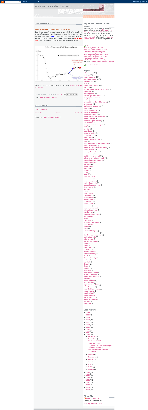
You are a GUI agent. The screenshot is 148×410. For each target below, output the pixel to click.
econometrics (89, 283)
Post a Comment (41, 109)
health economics (90, 110)
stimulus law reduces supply (94, 158)
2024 (88, 315)
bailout (86, 100)
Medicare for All (89, 177)
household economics (92, 289)
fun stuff (87, 87)
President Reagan (90, 231)
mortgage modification (92, 98)
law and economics (91, 241)
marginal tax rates (90, 112)
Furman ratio (88, 199)
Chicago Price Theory (91, 152)
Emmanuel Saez (90, 251)
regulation (87, 91)
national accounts (90, 183)
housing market (89, 77)
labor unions (88, 239)
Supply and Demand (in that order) (53, 6)
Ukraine (86, 268)
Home (58, 113)
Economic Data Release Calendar (102, 61)
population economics (92, 185)
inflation (87, 108)
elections (87, 206)
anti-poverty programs (92, 106)
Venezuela (87, 270)
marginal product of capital (93, 125)
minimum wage (89, 118)
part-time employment (92, 156)
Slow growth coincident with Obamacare (98, 350)
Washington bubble (91, 272)
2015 (88, 373)
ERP (85, 141)
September (92, 357)
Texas (86, 266)
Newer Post (39, 113)
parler (86, 245)
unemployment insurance (93, 96)
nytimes (87, 75)
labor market (88, 73)
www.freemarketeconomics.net (95, 51)
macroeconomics (90, 37)
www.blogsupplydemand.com (94, 53)
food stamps (88, 137)
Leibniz (86, 260)
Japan (86, 256)
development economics (93, 235)
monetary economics (91, 214)
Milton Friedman (90, 145)
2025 (88, 312)
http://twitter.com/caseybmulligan (96, 60)
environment (88, 154)
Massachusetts (89, 150)
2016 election (88, 187)
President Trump (90, 135)
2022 (88, 320)
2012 (88, 380)
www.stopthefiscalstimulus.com (95, 49)
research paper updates (92, 121)
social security (89, 297)
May (90, 364)
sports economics (90, 299)
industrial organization (92, 139)
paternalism (88, 247)
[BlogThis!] (70, 94)
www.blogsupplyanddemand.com (96, 55)
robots (86, 170)
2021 (88, 322)
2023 (88, 317)
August (91, 359)
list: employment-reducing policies (96, 143)
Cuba (86, 172)
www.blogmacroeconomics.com (95, 56)
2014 (88, 375)
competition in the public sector (95, 102)
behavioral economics (92, 233)
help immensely (96, 32)
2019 (88, 327)
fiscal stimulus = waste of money (96, 89)
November (92, 339)
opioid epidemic (90, 162)
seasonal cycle (89, 133)
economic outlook (50, 97)
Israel (86, 229)
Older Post (78, 113)
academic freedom (90, 274)
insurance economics (91, 208)
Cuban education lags (95, 341)
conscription (88, 195)
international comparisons (93, 160)
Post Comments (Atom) (52, 117)
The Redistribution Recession (94, 116)
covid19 (86, 129)
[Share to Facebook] (74, 94)
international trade (90, 210)
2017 (88, 332)
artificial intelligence (91, 276)
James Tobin (88, 216)
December (92, 336)
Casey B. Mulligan (92, 398)
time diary (87, 303)
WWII (86, 218)
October (91, 354)
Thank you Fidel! (94, 343)
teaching (87, 301)
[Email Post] (64, 94)
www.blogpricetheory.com (93, 58)
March (90, 367)
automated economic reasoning (95, 148)
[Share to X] (72, 94)
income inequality (90, 181)
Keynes (86, 175)
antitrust (87, 168)
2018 (88, 329)
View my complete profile (93, 403)
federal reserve (89, 287)
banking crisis (89, 94)
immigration (88, 293)
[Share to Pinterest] (76, 94)
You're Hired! (88, 204)
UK (85, 191)
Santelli (86, 264)
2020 (88, 325)
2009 (88, 387)
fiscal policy (88, 81)
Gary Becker (88, 224)
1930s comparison (90, 114)
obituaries (87, 243)
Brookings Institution (91, 222)
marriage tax (88, 212)
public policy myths (91, 85)
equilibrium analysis (91, 285)
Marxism (87, 189)
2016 (88, 334)
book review (88, 193)
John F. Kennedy (90, 258)
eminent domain (90, 237)
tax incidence (88, 123)
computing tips (89, 281)
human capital (89, 291)
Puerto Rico (88, 202)
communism (88, 179)
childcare (87, 220)
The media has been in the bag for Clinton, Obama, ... (100, 346)
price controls (89, 197)
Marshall (87, 262)
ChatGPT (87, 249)
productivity (88, 104)
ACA (41, 97)
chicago (87, 278)
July (90, 362)
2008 (88, 390)
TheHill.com (88, 166)
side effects (88, 131)
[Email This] (67, 94)
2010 (88, 385)
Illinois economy (90, 254)
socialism (87, 164)
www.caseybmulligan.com (93, 48)
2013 (88, 377)
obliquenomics (89, 295)
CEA (85, 127)
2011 (88, 382)
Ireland (86, 227)
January (91, 369)
